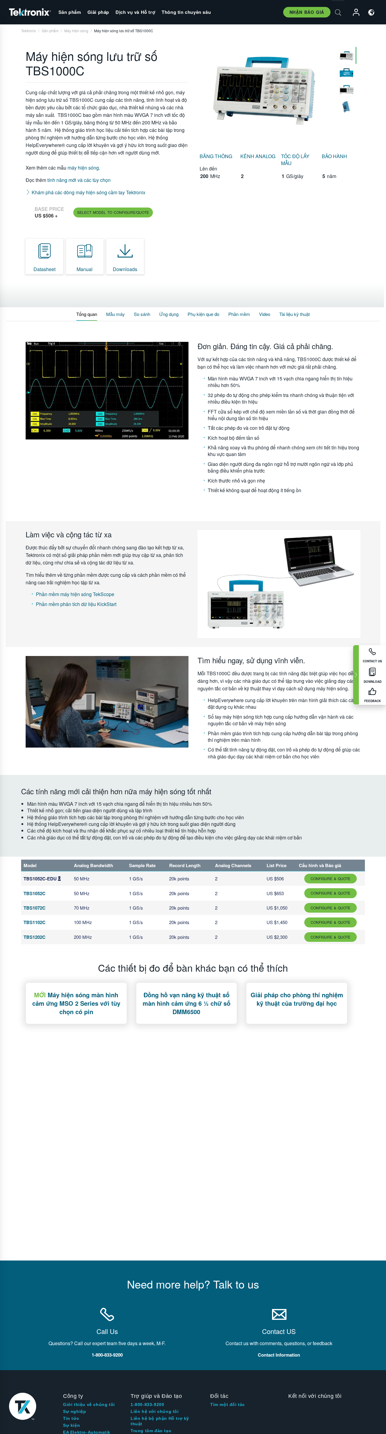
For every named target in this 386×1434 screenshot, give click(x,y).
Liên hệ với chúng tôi (155, 1411)
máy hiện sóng (82, 167)
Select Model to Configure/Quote (113, 212)
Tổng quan (86, 314)
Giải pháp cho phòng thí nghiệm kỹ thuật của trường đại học (297, 999)
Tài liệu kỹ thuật (294, 314)
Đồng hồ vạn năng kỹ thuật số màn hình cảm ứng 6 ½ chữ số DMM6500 (186, 1003)
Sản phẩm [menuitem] (70, 12)
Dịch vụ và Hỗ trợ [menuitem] (135, 12)
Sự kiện (71, 1425)
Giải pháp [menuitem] (98, 12)
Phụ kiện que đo (203, 314)
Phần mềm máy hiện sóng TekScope (75, 594)
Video (264, 314)
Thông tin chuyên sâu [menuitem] (186, 12)
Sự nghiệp (74, 1411)
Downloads (125, 269)
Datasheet (44, 269)
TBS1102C (35, 922)
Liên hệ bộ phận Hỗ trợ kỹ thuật (160, 1421)
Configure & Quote (330, 878)
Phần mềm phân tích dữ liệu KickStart (76, 604)
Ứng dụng (169, 314)
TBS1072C (35, 907)
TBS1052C (35, 893)
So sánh (142, 314)
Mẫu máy (115, 314)
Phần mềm (239, 314)
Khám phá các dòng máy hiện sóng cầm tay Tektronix (87, 192)
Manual (85, 269)
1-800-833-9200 (147, 1404)
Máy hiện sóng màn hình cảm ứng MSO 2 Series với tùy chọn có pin (76, 1003)
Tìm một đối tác (227, 1404)
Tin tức (71, 1418)
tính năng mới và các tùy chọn (79, 180)
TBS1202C (35, 937)
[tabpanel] (264, 90)
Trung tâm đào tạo (151, 1430)
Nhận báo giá (307, 12)
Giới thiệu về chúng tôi (89, 1404)
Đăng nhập (353, 12)
